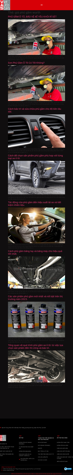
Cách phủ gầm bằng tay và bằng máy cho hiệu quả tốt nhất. (35, 252)
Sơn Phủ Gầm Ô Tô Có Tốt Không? (26, 62)
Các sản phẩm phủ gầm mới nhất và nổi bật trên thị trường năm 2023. (35, 297)
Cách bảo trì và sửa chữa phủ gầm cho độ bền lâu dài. (34, 110)
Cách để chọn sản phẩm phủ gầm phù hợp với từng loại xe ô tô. (35, 157)
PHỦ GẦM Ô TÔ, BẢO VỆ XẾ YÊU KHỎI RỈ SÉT (32, 16)
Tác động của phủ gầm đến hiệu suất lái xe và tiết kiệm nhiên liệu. (34, 203)
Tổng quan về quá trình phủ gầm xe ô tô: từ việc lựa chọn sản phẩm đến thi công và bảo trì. (35, 346)
